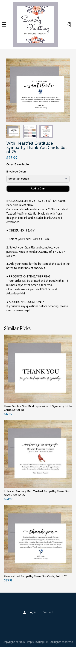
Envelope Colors (16, 171)
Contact (48, 612)
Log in (32, 612)
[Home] (35, 24)
